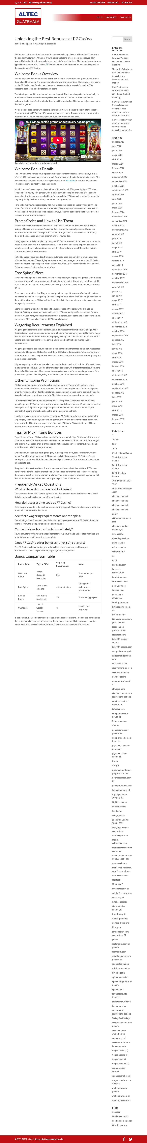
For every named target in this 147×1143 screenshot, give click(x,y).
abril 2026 (116, 159)
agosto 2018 (118, 234)
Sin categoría (49, 44)
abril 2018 (116, 252)
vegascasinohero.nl (121, 1076)
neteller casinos (119, 902)
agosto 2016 (118, 340)
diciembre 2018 (119, 217)
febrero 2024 (118, 212)
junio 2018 (117, 243)
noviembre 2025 (119, 181)
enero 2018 (117, 265)
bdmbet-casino (119, 577)
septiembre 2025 (120, 190)
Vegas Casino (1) (120, 1050)
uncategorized (119, 1038)
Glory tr (115, 765)
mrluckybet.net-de (120, 889)
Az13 (114, 560)
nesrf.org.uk (118, 897)
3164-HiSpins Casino (122, 453)
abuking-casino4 (120, 505)
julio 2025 (116, 199)
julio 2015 (116, 397)
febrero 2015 (118, 419)
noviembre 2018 (119, 221)
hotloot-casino (119, 807)
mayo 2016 (117, 353)
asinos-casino (119, 547)
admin (115, 514)
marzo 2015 (117, 415)
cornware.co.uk (119, 663)
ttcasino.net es (119, 1006)
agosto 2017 (118, 287)
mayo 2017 (117, 300)
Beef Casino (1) (119, 586)
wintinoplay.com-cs (121, 1100)
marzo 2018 (117, 256)
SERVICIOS (111, 17)
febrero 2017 (118, 313)
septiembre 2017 (120, 283)
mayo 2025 (117, 208)
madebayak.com (120, 835)
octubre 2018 (118, 225)
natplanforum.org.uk (122, 893)
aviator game (118, 552)
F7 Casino (70, 180)
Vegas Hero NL (119, 1059)
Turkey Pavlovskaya (121, 1018)
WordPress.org (119, 1125)
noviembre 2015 (119, 380)
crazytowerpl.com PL (122, 668)
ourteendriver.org (120, 923)
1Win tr (115, 440)
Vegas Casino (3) (120, 1055)
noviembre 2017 (119, 274)
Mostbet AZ (117, 884)
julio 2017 (116, 291)
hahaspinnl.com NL (121, 790)
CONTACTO (125, 17)
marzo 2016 (117, 362)
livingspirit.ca (118, 815)
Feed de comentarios (122, 1121)
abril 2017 (116, 305)
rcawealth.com (119, 952)
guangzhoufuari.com (122, 785)
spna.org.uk (117, 989)
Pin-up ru (116, 927)
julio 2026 (116, 146)
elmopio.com (118, 689)
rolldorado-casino (121, 968)
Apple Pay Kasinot (120, 538)
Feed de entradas (120, 1116)
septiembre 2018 (120, 230)
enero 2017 (117, 318)
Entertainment (118, 709)
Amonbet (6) (118, 534)
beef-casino (118, 590)
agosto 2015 (118, 393)
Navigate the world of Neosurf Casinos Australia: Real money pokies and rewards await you (122, 109)
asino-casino (118, 543)
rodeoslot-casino (120, 964)
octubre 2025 (118, 186)
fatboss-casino (119, 721)
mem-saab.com (119, 863)
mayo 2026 (117, 155)
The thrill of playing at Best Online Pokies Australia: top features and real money (122, 76)
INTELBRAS (126, 3)
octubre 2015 (118, 384)
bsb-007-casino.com (122, 647)
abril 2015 (116, 410)
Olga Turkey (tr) (119, 914)
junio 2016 (117, 349)
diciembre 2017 (119, 269)
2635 (114, 448)
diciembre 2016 (119, 322)
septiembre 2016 (120, 335)
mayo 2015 (117, 406)
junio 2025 (117, 203)
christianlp (23, 44)
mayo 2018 (117, 247)
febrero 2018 (118, 261)
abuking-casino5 (120, 510)
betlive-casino (119, 615)
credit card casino (120, 672)
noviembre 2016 (119, 327)
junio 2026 (117, 150)
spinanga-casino (120, 977)
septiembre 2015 (120, 388)
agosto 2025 (118, 194)
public (115, 940)
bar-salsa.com (119, 565)
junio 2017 (117, 296)
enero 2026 (117, 172)
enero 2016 (117, 371)
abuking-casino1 (120, 496)
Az (113, 556)
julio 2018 (116, 239)
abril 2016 (116, 357)
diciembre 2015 (119, 375)
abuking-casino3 (120, 501)
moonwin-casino (120, 875)
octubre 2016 (118, 331)
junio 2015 (117, 402)
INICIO (99, 17)
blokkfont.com (119, 635)
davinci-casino (119, 677)
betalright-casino (120, 602)
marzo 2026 (117, 164)
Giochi (115, 761)
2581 (114, 444)
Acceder (116, 1112)
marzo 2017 (117, 309)
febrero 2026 (118, 168)
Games (115, 725)
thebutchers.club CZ (121, 1002)
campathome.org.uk (121, 651)
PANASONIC (113, 3)
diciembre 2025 (119, 177)
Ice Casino (117, 811)
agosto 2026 (118, 142)
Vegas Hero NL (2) (120, 1063)
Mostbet (116, 880)
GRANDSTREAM (97, 3)
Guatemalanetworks (53, 1139)
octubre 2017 (118, 278)
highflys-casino (119, 802)
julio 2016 (116, 344)
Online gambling (120, 918)
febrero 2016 (118, 366)
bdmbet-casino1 (120, 581)
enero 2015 (117, 424)
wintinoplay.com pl (121, 1096)
